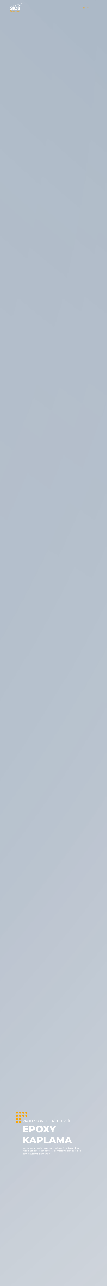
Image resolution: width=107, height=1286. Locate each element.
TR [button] (85, 7)
